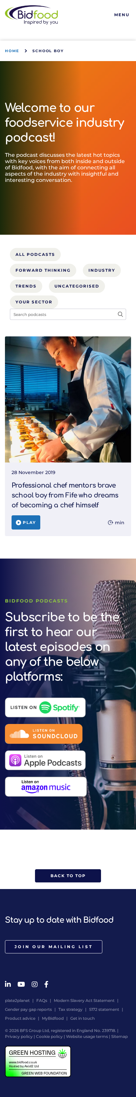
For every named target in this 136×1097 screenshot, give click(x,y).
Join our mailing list (54, 946)
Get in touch (82, 1018)
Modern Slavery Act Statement (84, 1000)
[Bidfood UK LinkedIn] (8, 984)
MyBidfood (53, 1018)
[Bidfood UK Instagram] (35, 984)
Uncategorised (76, 286)
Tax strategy (70, 1009)
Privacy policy (19, 1036)
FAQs (41, 1000)
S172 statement (104, 1009)
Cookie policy (49, 1036)
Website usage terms (87, 1036)
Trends (26, 286)
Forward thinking (43, 270)
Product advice (20, 1018)
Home (12, 51)
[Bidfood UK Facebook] (46, 984)
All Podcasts (35, 254)
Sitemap (119, 1036)
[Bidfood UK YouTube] (21, 984)
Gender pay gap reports (28, 1009)
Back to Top (68, 875)
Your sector (34, 301)
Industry (101, 270)
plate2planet (17, 1000)
